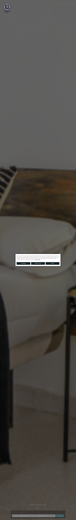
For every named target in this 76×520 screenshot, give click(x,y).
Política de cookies (37, 259)
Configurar (23, 263)
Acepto (52, 263)
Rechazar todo (38, 263)
